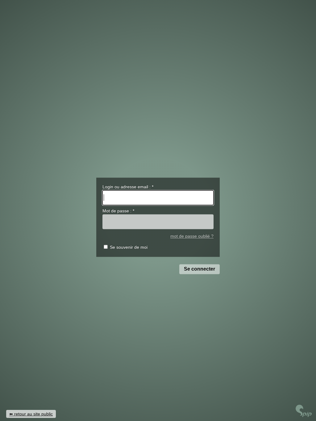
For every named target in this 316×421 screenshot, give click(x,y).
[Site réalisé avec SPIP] (303, 415)
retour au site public (33, 413)
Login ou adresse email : (127, 186)
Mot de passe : (118, 211)
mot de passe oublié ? (192, 236)
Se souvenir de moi (129, 247)
